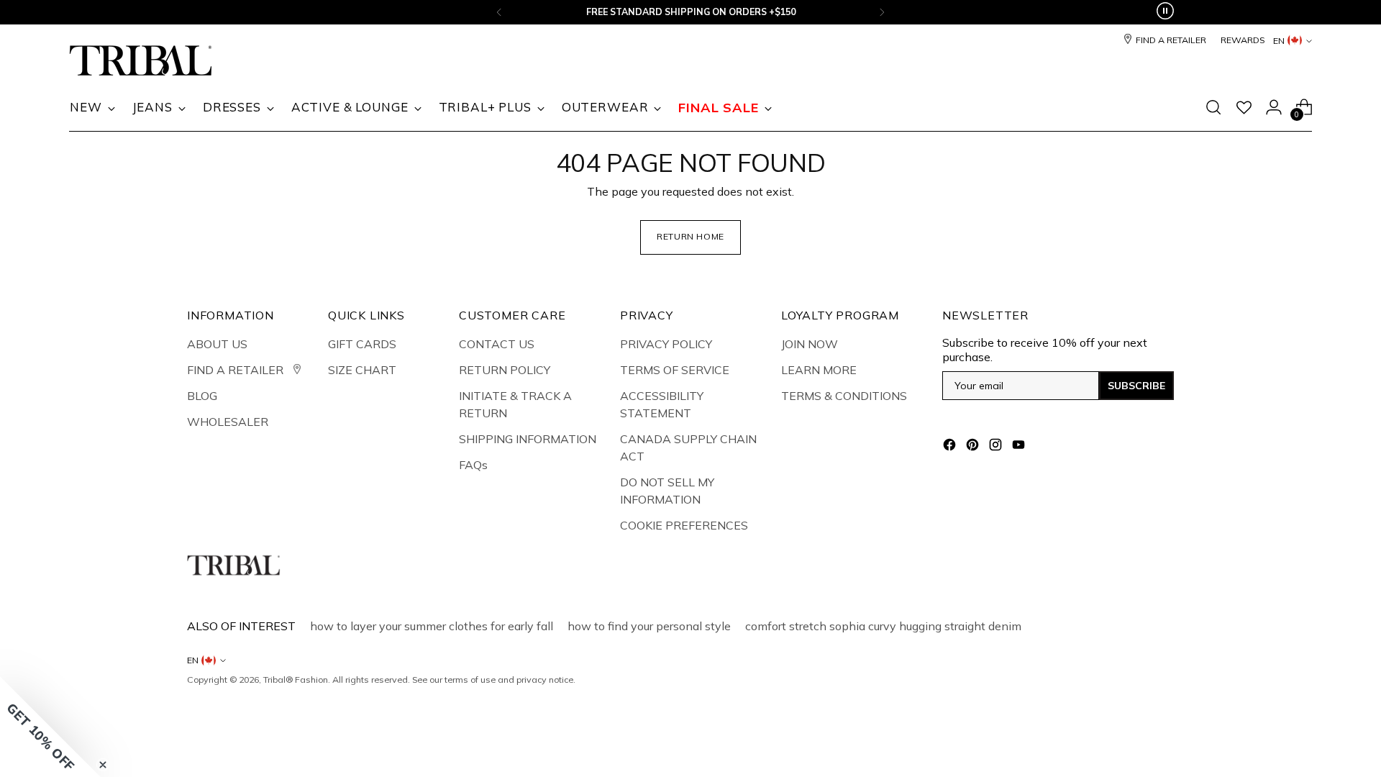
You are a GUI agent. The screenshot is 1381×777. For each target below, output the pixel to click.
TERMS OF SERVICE (674, 370)
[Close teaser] (102, 764)
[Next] (882, 12)
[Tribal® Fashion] (141, 61)
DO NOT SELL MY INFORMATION (667, 490)
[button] (50, 726)
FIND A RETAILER (236, 370)
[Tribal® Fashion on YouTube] (1020, 446)
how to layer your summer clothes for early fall (431, 626)
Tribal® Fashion (295, 679)
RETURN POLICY (504, 370)
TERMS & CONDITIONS (844, 395)
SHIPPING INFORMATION (527, 439)
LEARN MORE (819, 370)
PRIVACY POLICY (666, 344)
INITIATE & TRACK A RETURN (515, 404)
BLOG (202, 395)
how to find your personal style (649, 626)
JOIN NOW (809, 344)
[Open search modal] (1213, 107)
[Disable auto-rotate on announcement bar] (1165, 12)
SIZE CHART (362, 370)
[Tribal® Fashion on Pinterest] (974, 446)
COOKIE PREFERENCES (684, 525)
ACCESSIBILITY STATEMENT (661, 404)
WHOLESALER (227, 421)
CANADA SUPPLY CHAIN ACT (688, 447)
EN (1279, 40)
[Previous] (499, 12)
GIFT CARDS (362, 344)
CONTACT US (496, 344)
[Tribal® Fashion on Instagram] (997, 446)
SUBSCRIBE (1136, 385)
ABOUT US (217, 344)
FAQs (473, 465)
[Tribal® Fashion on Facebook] (951, 446)
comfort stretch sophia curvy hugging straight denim (883, 626)
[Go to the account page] (1273, 107)
